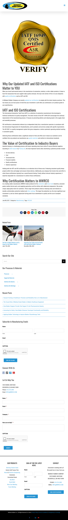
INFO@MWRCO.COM (11, 392)
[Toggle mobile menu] (65, 5)
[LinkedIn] (10, 373)
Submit (8, 448)
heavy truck (50, 184)
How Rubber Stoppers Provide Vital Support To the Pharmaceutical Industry (23, 306)
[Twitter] (7, 373)
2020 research (13, 148)
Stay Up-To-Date (10, 360)
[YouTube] (14, 373)
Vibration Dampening (14, 472)
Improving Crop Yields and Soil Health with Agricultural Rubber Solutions (34, 233)
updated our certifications (32, 100)
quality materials (33, 138)
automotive (41, 184)
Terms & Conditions (43, 512)
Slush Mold (12, 482)
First (4, 333)
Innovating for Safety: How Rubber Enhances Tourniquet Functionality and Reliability (26, 310)
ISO (31, 200)
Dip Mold (12, 480)
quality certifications (10, 96)
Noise (5, 472)
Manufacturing (19, 200)
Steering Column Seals (12, 467)
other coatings (31, 191)
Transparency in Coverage (54, 512)
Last (35, 333)
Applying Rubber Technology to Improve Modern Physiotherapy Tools (21, 314)
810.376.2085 (10, 390)
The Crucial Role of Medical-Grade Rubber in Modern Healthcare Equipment (23, 302)
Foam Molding (12, 487)
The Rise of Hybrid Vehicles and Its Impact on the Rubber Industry (12, 233)
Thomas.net (22, 148)
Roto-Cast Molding (12, 484)
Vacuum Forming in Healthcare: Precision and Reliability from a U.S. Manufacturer (25, 298)
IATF (28, 200)
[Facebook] (3, 373)
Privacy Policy (35, 512)
